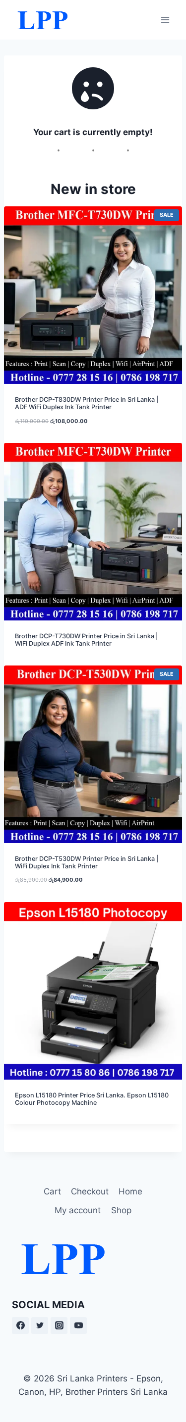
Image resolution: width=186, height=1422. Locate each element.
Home (130, 1191)
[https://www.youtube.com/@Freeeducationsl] (78, 1325)
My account (78, 1210)
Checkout (90, 1191)
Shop (121, 1210)
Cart (52, 1191)
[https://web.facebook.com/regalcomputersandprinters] (20, 1325)
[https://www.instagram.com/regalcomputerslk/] (59, 1325)
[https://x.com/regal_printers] (39, 1325)
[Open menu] (165, 19)
